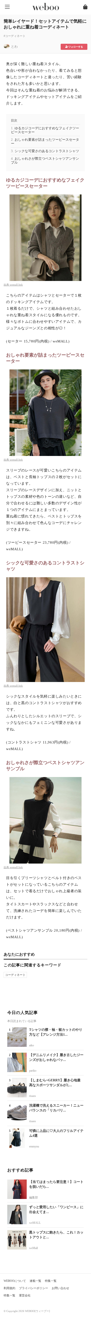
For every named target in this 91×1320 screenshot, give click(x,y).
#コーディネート (14, 36)
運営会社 (25, 1295)
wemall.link (16, 284)
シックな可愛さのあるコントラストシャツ (47, 151)
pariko (32, 1070)
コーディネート (15, 975)
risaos (32, 1096)
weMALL (35, 1222)
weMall (33, 1248)
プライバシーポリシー (33, 1288)
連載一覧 (35, 1281)
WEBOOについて (15, 1281)
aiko (31, 1045)
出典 (7, 284)
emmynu (34, 1146)
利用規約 (9, 1288)
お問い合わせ (60, 1288)
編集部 (33, 1197)
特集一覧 (51, 1281)
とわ (14, 46)
